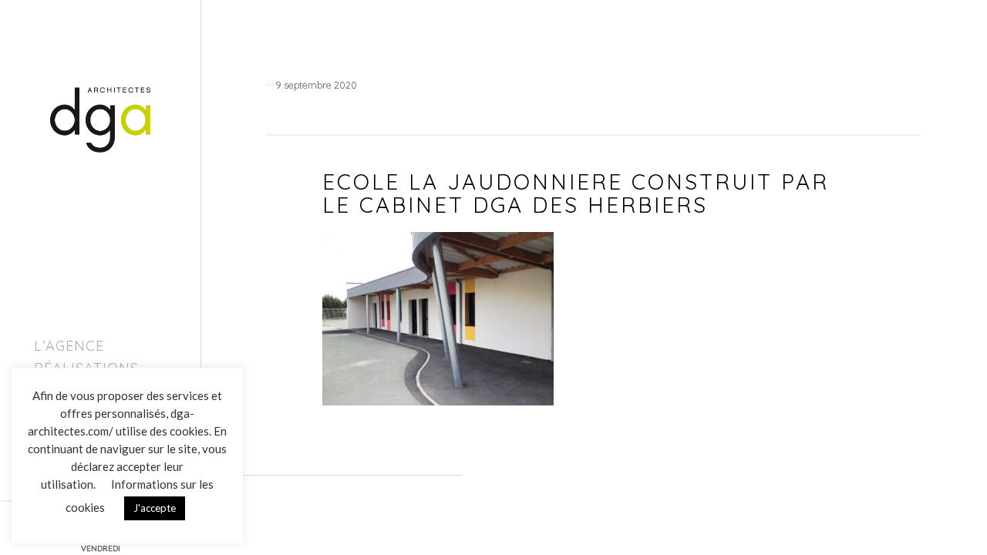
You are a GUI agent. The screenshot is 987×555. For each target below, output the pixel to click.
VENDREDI (100, 548)
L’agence (69, 346)
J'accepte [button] (154, 508)
